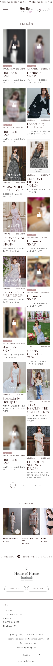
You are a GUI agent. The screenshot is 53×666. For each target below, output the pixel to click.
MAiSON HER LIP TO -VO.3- (14, 188)
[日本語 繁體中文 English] (26, 654)
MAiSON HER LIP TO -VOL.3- (37, 182)
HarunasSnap (9, 69)
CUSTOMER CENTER (12, 614)
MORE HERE (15, 588)
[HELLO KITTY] (40, 10)
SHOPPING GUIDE (11, 622)
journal (31, 120)
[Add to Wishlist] (17, 531)
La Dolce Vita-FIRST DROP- (14, 294)
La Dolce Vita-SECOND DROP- (14, 241)
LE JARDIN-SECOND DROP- (36, 465)
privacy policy (17, 634)
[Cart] (48, 10)
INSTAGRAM (38, 588)
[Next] (40, 485)
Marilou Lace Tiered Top (30, 540)
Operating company (26, 647)
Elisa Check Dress (11, 538)
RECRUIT (7, 618)
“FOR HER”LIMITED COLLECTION (38, 408)
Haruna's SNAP (10, 74)
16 (35, 485)
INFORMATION (9, 626)
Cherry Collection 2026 (35, 354)
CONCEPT (7, 610)
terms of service (35, 634)
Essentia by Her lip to (36, 125)
